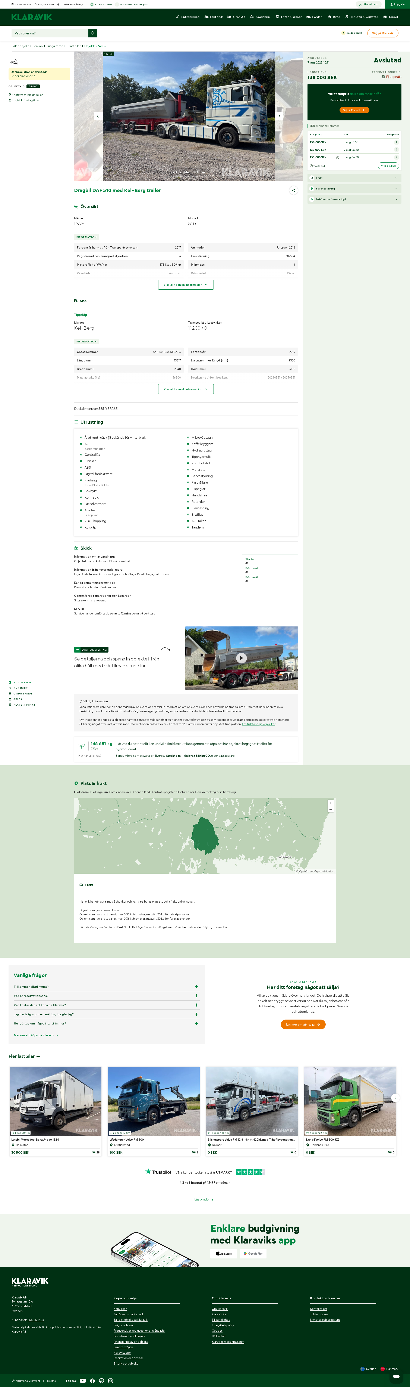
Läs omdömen (204, 1199)
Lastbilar (75, 46)
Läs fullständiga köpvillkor (258, 724)
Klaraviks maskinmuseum (228, 1341)
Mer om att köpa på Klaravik (34, 1035)
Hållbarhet (219, 1336)
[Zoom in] (331, 803)
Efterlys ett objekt (126, 1363)
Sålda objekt (354, 32)
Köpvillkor (120, 1308)
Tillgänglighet (221, 1319)
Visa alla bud (388, 165)
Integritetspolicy (223, 1325)
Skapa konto (370, 4)
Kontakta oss (23, 4)
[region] (205, 836)
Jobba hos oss (319, 1314)
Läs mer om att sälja (300, 1024)
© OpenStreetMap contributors (315, 871)
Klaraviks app (122, 1352)
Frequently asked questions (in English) (139, 1330)
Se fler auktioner (22, 76)
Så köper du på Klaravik (129, 1314)
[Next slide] (279, 116)
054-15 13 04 (36, 1320)
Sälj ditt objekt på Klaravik (131, 1319)
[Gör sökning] (92, 33)
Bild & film (22, 682)
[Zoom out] (331, 809)
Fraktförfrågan (123, 1347)
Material (51, 1380)
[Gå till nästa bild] (395, 1098)
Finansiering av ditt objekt (131, 1341)
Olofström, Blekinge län (27, 94)
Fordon (38, 46)
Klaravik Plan (220, 1314)
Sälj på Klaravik (352, 110)
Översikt (20, 688)
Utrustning (22, 693)
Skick (17, 699)
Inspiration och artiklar (128, 1358)
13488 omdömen (218, 1183)
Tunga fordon (55, 46)
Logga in (399, 4)
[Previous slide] (98, 116)
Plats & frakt (24, 704)
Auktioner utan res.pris (134, 4)
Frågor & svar (46, 4)
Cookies (217, 1330)
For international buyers (129, 1336)
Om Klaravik (220, 1308)
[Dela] (293, 190)
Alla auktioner (103, 4)
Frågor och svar (124, 1325)
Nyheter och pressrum (325, 1319)
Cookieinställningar (73, 4)
